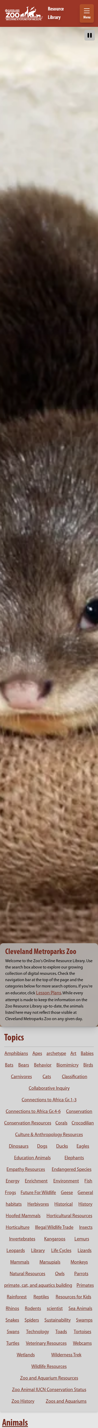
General (85, 1193)
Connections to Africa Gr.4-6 (33, 1111)
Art (73, 1054)
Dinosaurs (18, 1146)
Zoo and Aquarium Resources (49, 1378)
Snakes (12, 1320)
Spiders (32, 1320)
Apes (37, 1054)
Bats (9, 1065)
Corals (61, 1123)
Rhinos (12, 1309)
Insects (86, 1227)
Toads (61, 1332)
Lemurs (81, 1239)
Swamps (84, 1320)
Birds (88, 1065)
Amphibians (16, 1054)
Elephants (74, 1158)
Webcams (82, 1343)
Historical (63, 1204)
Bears (23, 1065)
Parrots (81, 1274)
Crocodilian (83, 1123)
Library (38, 1251)
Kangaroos (54, 1239)
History (85, 1204)
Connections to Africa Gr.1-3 (49, 1100)
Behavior (42, 1065)
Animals (15, 1423)
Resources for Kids (73, 1297)
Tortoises (82, 1332)
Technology (37, 1332)
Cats (47, 1077)
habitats (14, 1204)
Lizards (84, 1251)
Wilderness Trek (66, 1355)
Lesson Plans (48, 993)
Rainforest (17, 1297)
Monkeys (79, 1262)
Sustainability (57, 1320)
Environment (66, 1181)
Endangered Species (71, 1169)
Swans (13, 1332)
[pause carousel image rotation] (89, 35)
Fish (88, 1181)
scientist (55, 1309)
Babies (87, 1054)
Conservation (79, 1111)
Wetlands (26, 1355)
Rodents (33, 1309)
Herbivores (38, 1204)
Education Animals (32, 1158)
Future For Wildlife (38, 1193)
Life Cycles (61, 1251)
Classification (74, 1077)
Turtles (12, 1343)
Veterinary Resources (46, 1343)
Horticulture (18, 1227)
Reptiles (41, 1297)
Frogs (10, 1193)
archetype (56, 1054)
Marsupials (49, 1262)
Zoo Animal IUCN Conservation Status (49, 1390)
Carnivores (21, 1077)
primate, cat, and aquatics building (38, 1285)
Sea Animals (80, 1309)
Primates (85, 1285)
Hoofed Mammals (23, 1216)
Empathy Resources (26, 1169)
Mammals (19, 1262)
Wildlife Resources (49, 1367)
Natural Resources (27, 1274)
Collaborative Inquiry (49, 1088)
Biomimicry (67, 1065)
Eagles (83, 1146)
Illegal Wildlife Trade (54, 1227)
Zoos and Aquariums (66, 1401)
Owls (60, 1274)
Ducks (62, 1146)
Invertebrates (22, 1239)
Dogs (42, 1146)
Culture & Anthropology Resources (49, 1135)
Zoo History (22, 1401)
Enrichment (36, 1181)
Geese (67, 1193)
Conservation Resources (27, 1123)
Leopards (16, 1251)
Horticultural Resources (69, 1216)
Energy (12, 1181)
